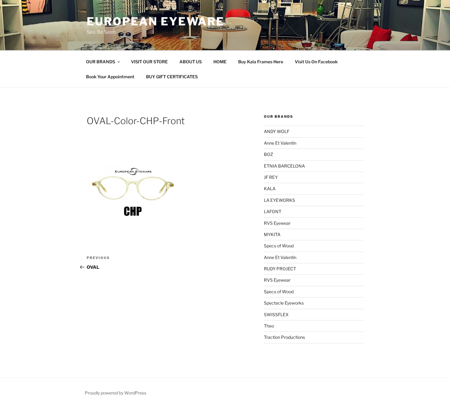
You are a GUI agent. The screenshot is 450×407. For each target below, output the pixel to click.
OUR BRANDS (100, 61)
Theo (269, 325)
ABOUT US (190, 61)
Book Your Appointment (110, 76)
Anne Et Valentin (280, 143)
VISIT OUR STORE (149, 61)
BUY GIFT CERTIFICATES (172, 76)
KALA (270, 188)
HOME (220, 61)
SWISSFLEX (276, 314)
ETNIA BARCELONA (284, 165)
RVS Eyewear (277, 223)
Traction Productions (284, 337)
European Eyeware (155, 21)
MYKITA (272, 234)
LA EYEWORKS (279, 200)
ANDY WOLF (276, 131)
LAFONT (272, 211)
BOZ (268, 154)
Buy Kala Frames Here (260, 61)
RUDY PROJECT (280, 268)
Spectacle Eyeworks (284, 302)
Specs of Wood (279, 245)
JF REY (271, 177)
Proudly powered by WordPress (115, 392)
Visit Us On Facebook (316, 61)
